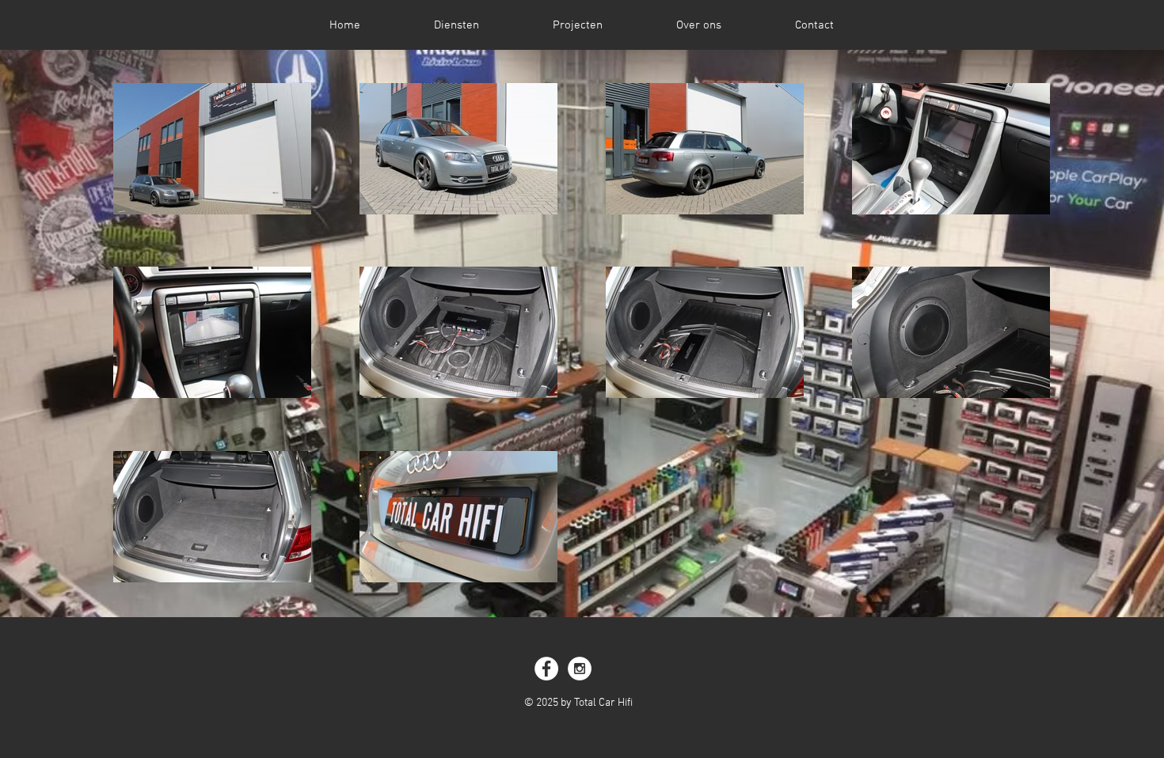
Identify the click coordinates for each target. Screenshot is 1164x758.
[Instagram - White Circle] (580, 668)
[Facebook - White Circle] (546, 668)
